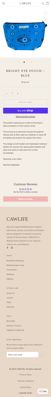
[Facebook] (7, 247)
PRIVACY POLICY (14, 326)
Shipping (10, 307)
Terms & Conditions (25, 381)
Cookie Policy (25, 387)
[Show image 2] (26, 62)
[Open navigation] (3, 3)
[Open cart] (47, 3)
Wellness (10, 274)
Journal (10, 298)
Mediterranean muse (15, 265)
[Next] (31, 62)
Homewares (12, 270)
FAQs (9, 302)
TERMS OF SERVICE (15, 330)
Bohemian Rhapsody (15, 260)
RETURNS (11, 321)
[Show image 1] (24, 62)
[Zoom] (45, 13)
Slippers (10, 279)
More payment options (25, 116)
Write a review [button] (25, 199)
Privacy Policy (25, 374)
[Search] (43, 3)
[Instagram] (12, 247)
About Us (11, 293)
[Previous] (19, 62)
